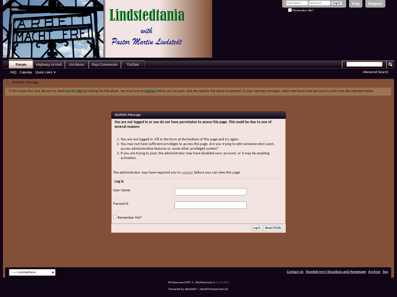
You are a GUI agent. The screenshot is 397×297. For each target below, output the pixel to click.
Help (356, 4)
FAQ (13, 72)
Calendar (25, 72)
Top (385, 272)
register (187, 172)
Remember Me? (303, 10)
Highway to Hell (49, 65)
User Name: (121, 190)
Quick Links (43, 72)
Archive (374, 272)
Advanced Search (375, 72)
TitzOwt (133, 65)
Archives (76, 65)
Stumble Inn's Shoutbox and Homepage (336, 272)
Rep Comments (105, 65)
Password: (121, 204)
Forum (21, 65)
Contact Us (295, 272)
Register (375, 4)
